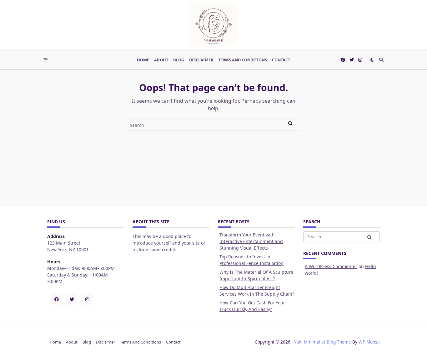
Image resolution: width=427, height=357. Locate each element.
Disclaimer (201, 60)
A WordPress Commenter (331, 266)
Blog (178, 60)
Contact (281, 60)
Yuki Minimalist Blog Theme (322, 342)
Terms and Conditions (242, 60)
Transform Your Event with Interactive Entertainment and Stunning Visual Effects (251, 241)
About (161, 60)
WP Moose (369, 342)
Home (143, 60)
